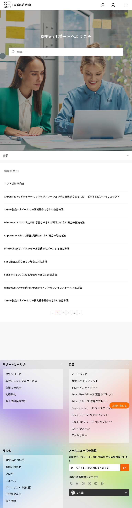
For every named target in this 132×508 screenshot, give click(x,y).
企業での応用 (13, 387)
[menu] (125, 5)
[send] (124, 467)
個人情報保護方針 (16, 401)
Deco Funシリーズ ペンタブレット (92, 421)
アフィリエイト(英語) (18, 487)
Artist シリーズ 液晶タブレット (90, 401)
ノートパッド (79, 374)
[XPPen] (17, 5)
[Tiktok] (102, 483)
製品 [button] (71, 364)
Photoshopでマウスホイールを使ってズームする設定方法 (36, 248)
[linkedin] (89, 483)
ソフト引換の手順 (14, 183)
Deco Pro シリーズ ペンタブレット (92, 408)
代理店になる (13, 494)
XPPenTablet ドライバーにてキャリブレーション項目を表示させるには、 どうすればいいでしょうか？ (61, 196)
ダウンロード (13, 374)
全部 (5, 155)
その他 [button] (7, 450)
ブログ (9, 473)
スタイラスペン (81, 428)
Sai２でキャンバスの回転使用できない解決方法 (30, 274)
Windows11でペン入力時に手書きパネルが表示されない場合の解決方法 (44, 222)
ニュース (11, 480)
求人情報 (11, 501)
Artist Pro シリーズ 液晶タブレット (93, 394)
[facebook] (83, 483)
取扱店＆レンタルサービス (21, 381)
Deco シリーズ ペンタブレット (90, 415)
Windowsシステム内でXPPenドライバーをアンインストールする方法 (43, 287)
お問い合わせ (13, 467)
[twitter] (71, 483)
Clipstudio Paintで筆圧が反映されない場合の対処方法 (35, 235)
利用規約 (11, 394)
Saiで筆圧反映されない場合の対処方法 (25, 261)
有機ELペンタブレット (85, 381)
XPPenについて (15, 460)
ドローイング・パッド (85, 387)
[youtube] (96, 483)
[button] (102, 5)
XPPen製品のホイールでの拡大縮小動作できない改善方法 (36, 300)
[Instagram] (77, 483)
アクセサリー (79, 435)
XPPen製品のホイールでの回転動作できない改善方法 (33, 209)
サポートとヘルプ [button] (14, 364)
